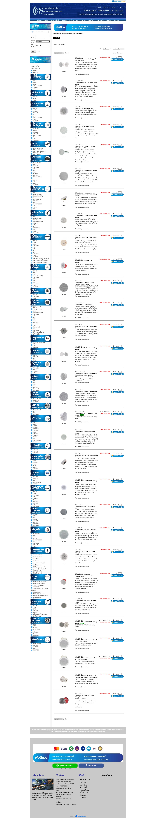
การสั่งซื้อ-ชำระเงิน (74, 20)
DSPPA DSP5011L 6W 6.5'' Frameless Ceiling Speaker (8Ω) (85, 147)
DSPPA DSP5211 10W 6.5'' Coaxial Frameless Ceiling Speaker (84, 283)
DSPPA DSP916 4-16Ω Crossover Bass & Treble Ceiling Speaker (86, 640)
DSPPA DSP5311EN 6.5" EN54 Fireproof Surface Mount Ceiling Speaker (86, 374)
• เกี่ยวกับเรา (83, 792)
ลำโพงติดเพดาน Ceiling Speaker (69, 33)
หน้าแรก (39, 20)
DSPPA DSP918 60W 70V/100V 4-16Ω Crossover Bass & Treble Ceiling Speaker (86, 676)
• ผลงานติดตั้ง (84, 790)
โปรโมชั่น (64, 20)
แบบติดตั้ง (91, 20)
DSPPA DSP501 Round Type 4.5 (84, 108)
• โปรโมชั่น (82, 782)
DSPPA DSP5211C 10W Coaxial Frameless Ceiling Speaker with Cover (85, 305)
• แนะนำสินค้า (83, 785)
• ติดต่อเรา (82, 795)
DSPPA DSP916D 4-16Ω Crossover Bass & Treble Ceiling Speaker (86, 658)
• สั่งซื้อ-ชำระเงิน (84, 779)
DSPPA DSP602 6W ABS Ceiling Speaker (86, 391)
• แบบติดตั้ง (83, 787)
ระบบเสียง (56, 33)
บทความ (83, 20)
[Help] (38, 51)
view (64, 71)
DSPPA (81, 33)
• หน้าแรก (82, 797)
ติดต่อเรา (116, 20)
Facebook (106, 775)
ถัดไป (66, 53)
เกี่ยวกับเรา (109, 20)
